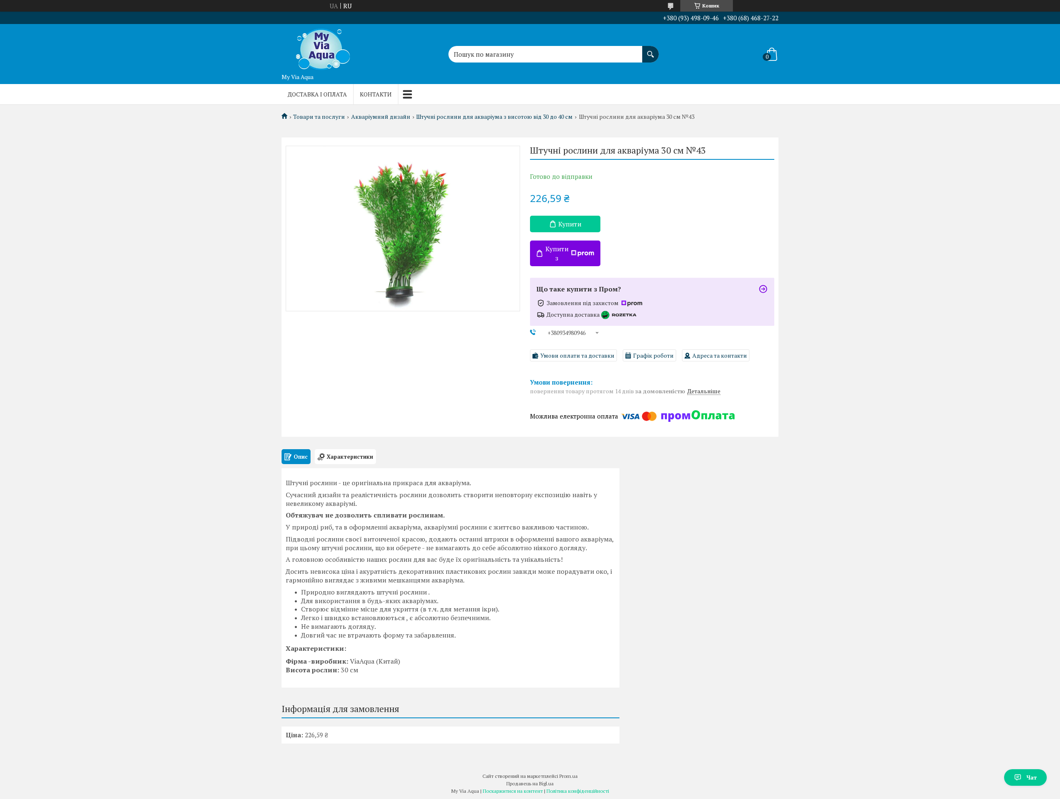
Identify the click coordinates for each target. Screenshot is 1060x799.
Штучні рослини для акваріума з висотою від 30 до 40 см (494, 116)
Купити (569, 224)
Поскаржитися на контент (513, 791)
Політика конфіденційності (578, 791)
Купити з (557, 253)
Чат (1031, 777)
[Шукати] (650, 50)
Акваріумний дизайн (380, 116)
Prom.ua (568, 776)
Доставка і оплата (317, 94)
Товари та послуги (319, 116)
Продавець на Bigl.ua (530, 783)
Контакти (376, 94)
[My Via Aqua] (323, 47)
